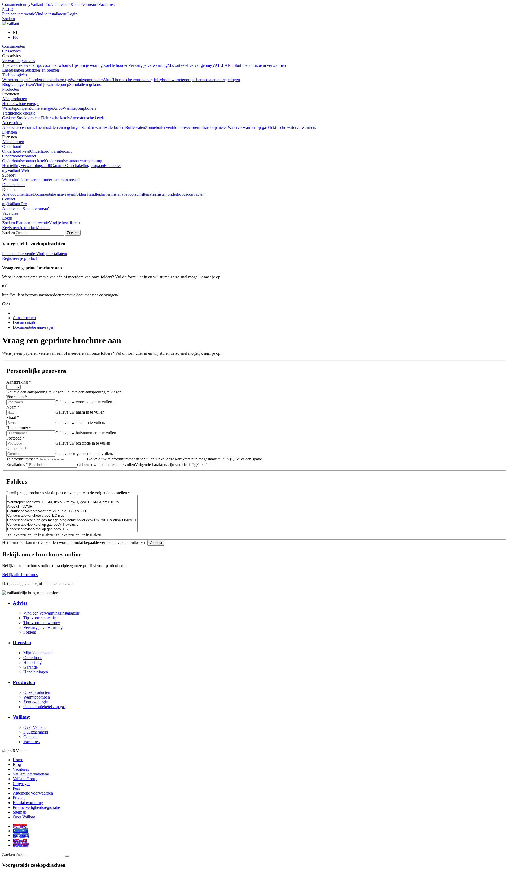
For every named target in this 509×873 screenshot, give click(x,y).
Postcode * (15, 438)
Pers (16, 788)
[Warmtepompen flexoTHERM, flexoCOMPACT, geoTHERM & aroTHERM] (72, 502)
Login (72, 14)
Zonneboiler (155, 127)
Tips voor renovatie (18, 65)
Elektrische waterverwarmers (291, 127)
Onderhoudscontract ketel (23, 161)
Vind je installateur (50, 14)
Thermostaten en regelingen (217, 79)
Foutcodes (112, 165)
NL (5, 9)
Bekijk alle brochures (20, 574)
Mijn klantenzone (37, 653)
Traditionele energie (18, 113)
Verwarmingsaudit (35, 165)
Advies (20, 603)
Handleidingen (99, 194)
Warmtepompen (15, 79)
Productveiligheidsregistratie (36, 807)
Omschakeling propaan (84, 165)
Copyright (21, 783)
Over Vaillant (34, 727)
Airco (107, 79)
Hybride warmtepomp (175, 79)
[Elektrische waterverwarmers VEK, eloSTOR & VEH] (72, 511)
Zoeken (8, 18)
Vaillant (21, 717)
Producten (10, 89)
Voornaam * (16, 396)
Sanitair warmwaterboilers (103, 127)
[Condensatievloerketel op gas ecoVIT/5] (72, 529)
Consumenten (13, 4)
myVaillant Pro (37, 4)
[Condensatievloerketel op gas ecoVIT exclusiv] (72, 525)
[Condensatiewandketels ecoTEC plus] (72, 516)
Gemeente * (16, 448)
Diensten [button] (9, 137)
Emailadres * (17, 464)
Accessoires (12, 122)
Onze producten (36, 692)
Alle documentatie (17, 194)
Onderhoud (11, 146)
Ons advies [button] (11, 56)
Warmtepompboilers (79, 108)
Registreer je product (19, 227)
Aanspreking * (18, 382)
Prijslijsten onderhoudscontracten (176, 194)
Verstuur (156, 543)
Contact (8, 199)
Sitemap (19, 812)
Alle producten (14, 98)
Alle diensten (13, 141)
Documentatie (13, 184)
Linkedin (20, 830)
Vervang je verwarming (148, 65)
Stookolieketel (29, 118)
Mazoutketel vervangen (187, 65)
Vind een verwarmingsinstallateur (51, 613)
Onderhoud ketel (16, 151)
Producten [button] (10, 94)
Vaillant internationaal (31, 774)
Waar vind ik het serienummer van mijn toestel (41, 180)
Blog (6, 84)
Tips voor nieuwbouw (52, 65)
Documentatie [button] (13, 189)
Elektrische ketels (55, 118)
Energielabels (13, 70)
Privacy (19, 798)
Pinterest (20, 840)
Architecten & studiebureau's (74, 4)
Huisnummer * (18, 427)
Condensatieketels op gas (50, 79)
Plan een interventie (18, 14)
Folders (80, 194)
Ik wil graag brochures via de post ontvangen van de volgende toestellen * (68, 492)
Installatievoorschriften (130, 194)
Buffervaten (135, 127)
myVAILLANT (220, 65)
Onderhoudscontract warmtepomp (73, 161)
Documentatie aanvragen (53, 194)
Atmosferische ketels (87, 118)
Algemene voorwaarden (33, 793)
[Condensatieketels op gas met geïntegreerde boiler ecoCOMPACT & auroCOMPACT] (72, 520)
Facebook (21, 835)
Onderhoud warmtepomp (51, 151)
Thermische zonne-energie (134, 79)
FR (10, 9)
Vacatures (106, 4)
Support (8, 175)
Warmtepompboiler (87, 79)
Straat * (12, 417)
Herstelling (11, 165)
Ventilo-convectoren (182, 127)
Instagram (21, 845)
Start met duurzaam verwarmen (260, 65)
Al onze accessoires (18, 127)
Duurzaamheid (35, 732)
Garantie (58, 165)
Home (18, 759)
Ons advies (11, 51)
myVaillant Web (15, 170)
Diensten (9, 132)
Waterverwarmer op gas (247, 127)
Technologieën (14, 75)
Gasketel (9, 118)
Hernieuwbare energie (20, 103)
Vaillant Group (25, 779)
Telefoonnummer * (22, 459)
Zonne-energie (41, 108)
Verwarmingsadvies (18, 60)
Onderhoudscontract (19, 156)
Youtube (20, 826)
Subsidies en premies (42, 70)
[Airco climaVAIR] (72, 507)
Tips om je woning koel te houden (99, 65)
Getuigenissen (22, 84)
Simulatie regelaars (85, 84)
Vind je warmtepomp (51, 84)
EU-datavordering (28, 802)
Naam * (13, 407)
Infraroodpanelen (213, 127)
